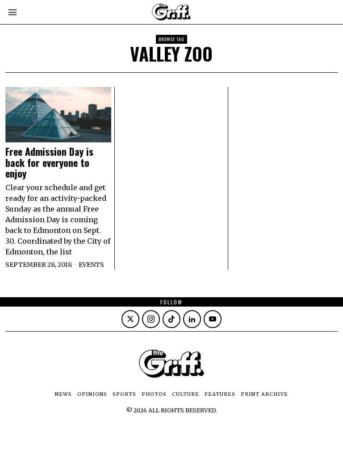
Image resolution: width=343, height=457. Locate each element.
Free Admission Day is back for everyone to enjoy (49, 162)
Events (91, 265)
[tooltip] (130, 319)
